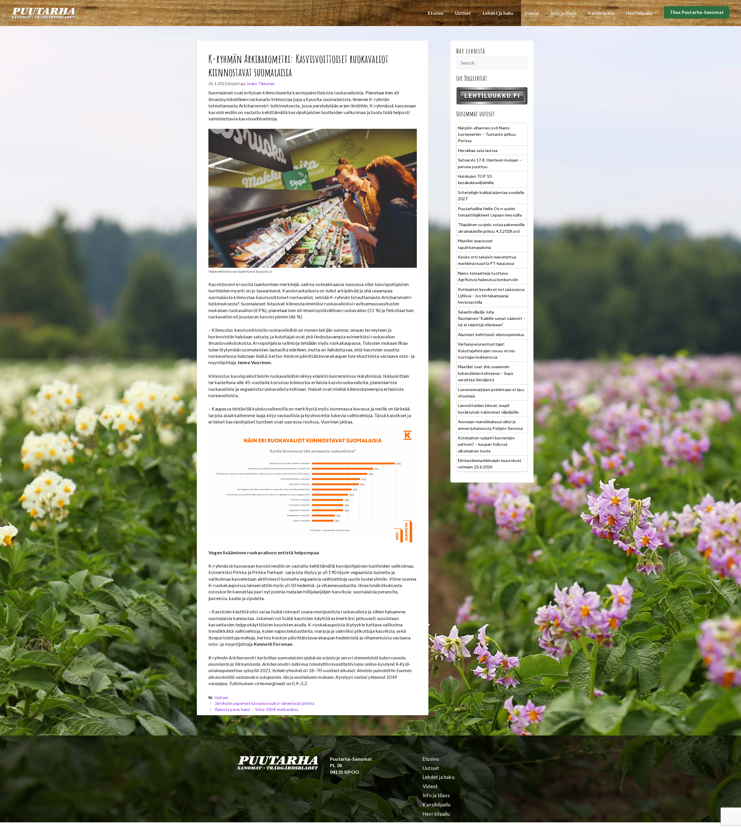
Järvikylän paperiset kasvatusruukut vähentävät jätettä (265, 703)
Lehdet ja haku (498, 13)
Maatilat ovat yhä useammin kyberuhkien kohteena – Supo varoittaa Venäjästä (485, 373)
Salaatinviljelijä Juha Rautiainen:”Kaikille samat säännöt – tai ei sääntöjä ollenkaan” (491, 318)
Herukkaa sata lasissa (478, 150)
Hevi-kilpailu (639, 13)
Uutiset (463, 13)
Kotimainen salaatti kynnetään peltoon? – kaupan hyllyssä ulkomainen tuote (486, 444)
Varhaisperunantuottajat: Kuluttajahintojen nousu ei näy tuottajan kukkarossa (486, 351)
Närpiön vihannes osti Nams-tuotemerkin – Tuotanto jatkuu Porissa (487, 134)
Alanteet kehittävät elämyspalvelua (491, 334)
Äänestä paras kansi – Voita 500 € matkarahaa (256, 709)
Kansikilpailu (601, 13)
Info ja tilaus (564, 13)
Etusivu (435, 13)
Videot (532, 13)
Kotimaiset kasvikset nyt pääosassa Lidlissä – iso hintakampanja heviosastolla (491, 296)
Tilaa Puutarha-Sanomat (697, 12)
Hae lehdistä (470, 51)
